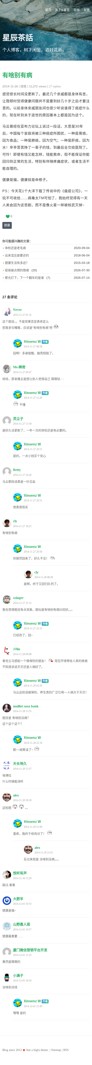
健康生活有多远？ (17, 262)
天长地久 (20, 763)
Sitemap (56, 1050)
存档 (77, 9)
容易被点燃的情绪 (17, 270)
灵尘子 (18, 419)
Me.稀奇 (19, 367)
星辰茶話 (17, 38)
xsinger (18, 598)
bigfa (37, 1050)
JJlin (16, 649)
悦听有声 (20, 873)
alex (16, 795)
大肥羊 (18, 899)
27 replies (55, 86)
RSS (66, 1050)
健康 (7, 225)
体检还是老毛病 (15, 248)
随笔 (24, 86)
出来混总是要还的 (17, 255)
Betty (17, 470)
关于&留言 (62, 9)
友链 (87, 9)
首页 (48, 9)
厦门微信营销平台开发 (30, 950)
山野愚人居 (21, 924)
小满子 (18, 975)
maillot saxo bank (26, 706)
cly (15, 521)
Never (17, 309)
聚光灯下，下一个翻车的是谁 (24, 277)
